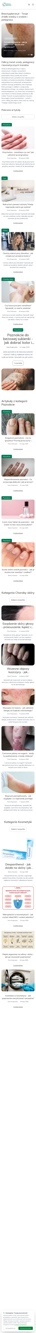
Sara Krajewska (12, 259)
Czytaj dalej (18, 363)
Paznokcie (6, 125)
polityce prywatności (20, 1324)
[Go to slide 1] (28, 54)
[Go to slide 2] (30, 54)
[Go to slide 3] (31, 54)
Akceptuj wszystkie (25, 1328)
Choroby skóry (10, 38)
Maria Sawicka (8, 50)
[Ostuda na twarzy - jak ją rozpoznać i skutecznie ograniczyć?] (18, 40)
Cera (4, 178)
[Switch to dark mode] (29, 4)
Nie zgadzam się (10, 1328)
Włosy (5, 230)
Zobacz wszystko (18, 117)
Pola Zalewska (12, 158)
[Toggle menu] (33, 4)
